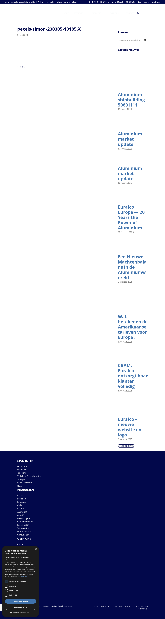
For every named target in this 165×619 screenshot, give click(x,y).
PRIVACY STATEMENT (101, 606)
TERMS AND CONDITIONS (123, 606)
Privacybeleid (22, 577)
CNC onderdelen (25, 521)
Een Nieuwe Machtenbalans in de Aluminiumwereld (132, 267)
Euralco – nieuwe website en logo (129, 427)
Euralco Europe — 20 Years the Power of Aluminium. (131, 217)
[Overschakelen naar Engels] (144, 13)
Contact (130, 13)
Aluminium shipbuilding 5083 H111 (131, 100)
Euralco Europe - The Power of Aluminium (34, 11)
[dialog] (20, 581)
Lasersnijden (23, 524)
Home (66, 13)
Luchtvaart (22, 469)
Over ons (114, 13)
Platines (21, 508)
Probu (70, 606)
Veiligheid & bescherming (29, 476)
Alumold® (22, 511)
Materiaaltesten (24, 531)
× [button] (36, 549)
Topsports (21, 472)
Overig (20, 486)
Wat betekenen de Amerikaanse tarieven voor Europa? (133, 327)
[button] (138, 13)
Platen (20, 495)
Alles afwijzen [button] (20, 607)
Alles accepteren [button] (20, 601)
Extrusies (21, 502)
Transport (21, 479)
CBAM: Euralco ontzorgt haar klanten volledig (133, 375)
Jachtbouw (22, 466)
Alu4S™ (20, 515)
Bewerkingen (23, 518)
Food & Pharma (24, 482)
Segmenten (79, 13)
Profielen (21, 498)
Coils (19, 505)
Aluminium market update (130, 139)
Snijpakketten (23, 528)
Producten (97, 13)
